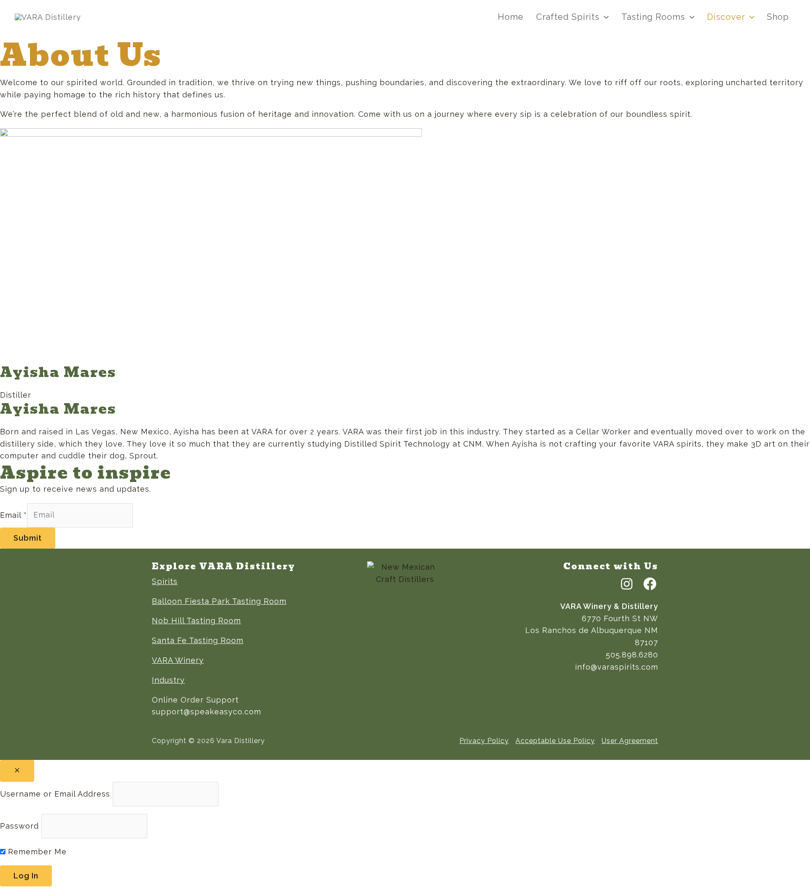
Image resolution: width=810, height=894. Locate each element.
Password (19, 825)
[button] (604, 17)
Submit (28, 537)
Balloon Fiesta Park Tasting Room (219, 601)
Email (13, 514)
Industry (168, 680)
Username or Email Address (55, 793)
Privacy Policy (484, 741)
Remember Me (36, 851)
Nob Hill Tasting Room (196, 620)
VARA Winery (178, 660)
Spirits (165, 581)
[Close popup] (17, 771)
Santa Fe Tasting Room (197, 640)
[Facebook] (649, 583)
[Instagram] (626, 583)
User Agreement (630, 741)
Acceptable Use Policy (555, 741)
